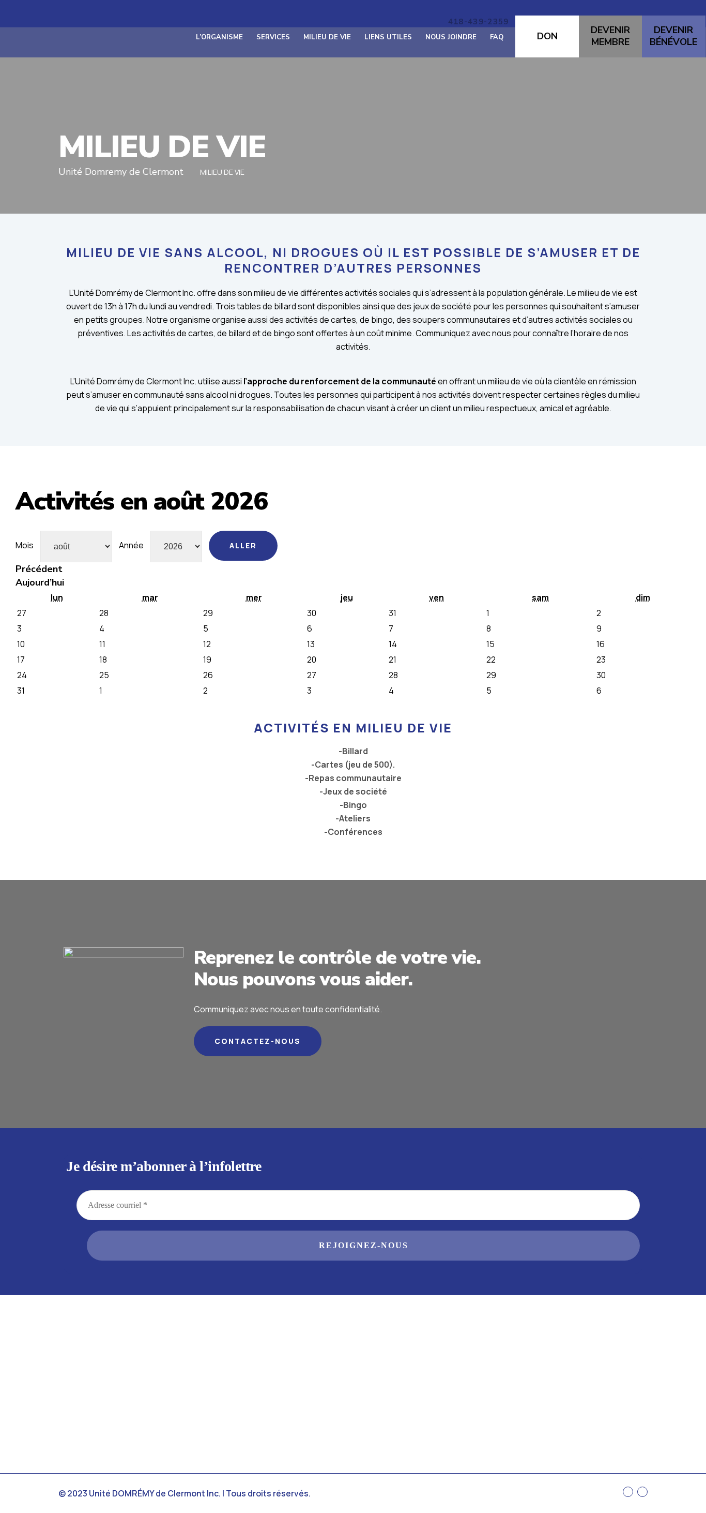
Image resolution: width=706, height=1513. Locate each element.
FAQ (496, 37)
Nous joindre (451, 37)
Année (131, 545)
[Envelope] (642, 1492)
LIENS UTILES (388, 37)
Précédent (39, 569)
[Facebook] (628, 1492)
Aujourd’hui (40, 582)
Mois (25, 545)
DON (547, 36)
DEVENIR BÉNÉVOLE (673, 36)
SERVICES (273, 37)
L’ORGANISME (219, 37)
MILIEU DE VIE (327, 37)
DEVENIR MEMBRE (610, 36)
